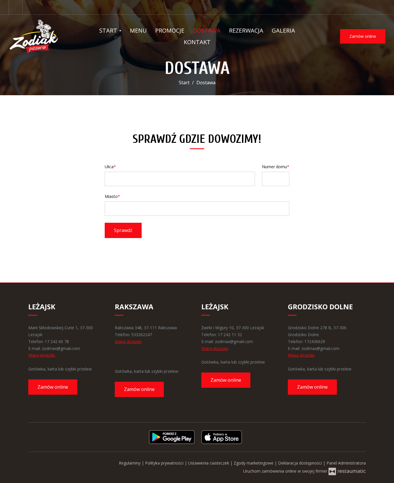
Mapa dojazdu (41, 355)
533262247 (141, 334)
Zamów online (362, 36)
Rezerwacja (246, 30)
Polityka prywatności (165, 463)
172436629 (314, 341)
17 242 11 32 (230, 334)
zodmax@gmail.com (61, 348)
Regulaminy (130, 463)
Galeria (283, 30)
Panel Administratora (346, 463)
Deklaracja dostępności (300, 463)
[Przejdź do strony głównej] (43, 36)
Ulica (109, 166)
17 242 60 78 (57, 341)
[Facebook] (15, 7)
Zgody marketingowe (254, 463)
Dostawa (207, 30)
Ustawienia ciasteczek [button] (209, 463)
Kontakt (197, 42)
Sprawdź (123, 230)
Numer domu (274, 166)
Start (109, 30)
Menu (138, 30)
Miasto (111, 196)
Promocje (169, 30)
